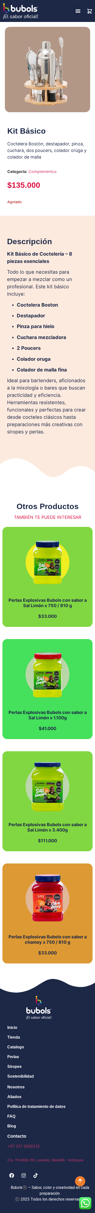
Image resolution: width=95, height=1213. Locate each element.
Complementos (42, 171)
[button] (78, 11)
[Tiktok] (35, 1175)
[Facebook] (11, 1175)
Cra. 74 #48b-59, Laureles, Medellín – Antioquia (45, 1160)
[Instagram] (23, 1175)
